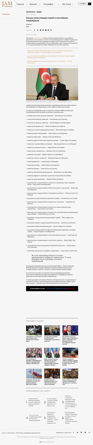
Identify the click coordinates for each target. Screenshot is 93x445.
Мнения (33, 4)
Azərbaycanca (30, 12)
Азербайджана (38, 38)
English (39, 12)
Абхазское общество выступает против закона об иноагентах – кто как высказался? (49, 62)
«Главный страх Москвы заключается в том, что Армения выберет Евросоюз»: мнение (33, 382)
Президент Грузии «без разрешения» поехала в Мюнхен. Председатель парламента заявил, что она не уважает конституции (50, 51)
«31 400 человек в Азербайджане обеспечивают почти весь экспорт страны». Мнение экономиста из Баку (51, 57)
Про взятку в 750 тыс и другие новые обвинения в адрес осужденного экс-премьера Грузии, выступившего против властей (70, 340)
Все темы (66, 4)
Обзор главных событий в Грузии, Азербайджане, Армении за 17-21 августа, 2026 (69, 382)
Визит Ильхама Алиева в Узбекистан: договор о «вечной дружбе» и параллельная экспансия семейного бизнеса (51, 362)
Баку (27, 26)
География (48, 4)
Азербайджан (6, 14)
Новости (20, 4)
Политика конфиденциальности (28, 433)
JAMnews (29, 24)
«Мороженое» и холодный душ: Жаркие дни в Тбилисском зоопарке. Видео (33, 339)
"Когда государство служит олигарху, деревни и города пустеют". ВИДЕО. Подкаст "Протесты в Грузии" (70, 362)
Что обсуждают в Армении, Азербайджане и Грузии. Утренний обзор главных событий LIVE (33, 361)
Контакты (11, 433)
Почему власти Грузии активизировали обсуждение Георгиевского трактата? (52, 339)
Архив (28, 14)
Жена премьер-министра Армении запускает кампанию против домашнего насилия (34, 402)
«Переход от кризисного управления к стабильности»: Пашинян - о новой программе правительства (52, 418)
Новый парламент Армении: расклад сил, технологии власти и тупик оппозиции (50, 382)
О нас (4, 433)
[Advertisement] (52, 304)
